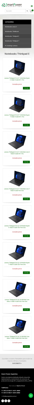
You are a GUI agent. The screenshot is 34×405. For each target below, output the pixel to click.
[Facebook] (2, 400)
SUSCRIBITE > (17, 363)
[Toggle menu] (30, 7)
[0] (31, 11)
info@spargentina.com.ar (10, 396)
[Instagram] (9, 400)
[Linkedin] (5, 400)
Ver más (26, 88)
